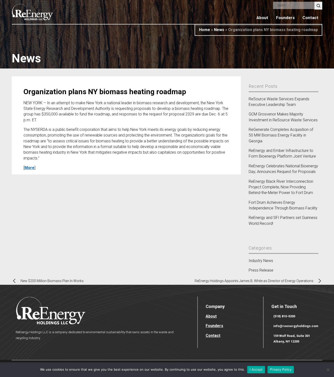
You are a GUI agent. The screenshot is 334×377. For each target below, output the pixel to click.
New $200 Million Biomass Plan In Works (52, 281)
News (219, 29)
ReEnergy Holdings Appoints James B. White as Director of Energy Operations (254, 281)
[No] (327, 369)
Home (204, 29)
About (262, 17)
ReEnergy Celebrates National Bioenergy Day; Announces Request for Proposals (283, 169)
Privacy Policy (280, 369)
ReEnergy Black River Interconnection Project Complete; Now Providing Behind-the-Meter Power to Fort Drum (281, 187)
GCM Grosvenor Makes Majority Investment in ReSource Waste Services (283, 117)
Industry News (261, 260)
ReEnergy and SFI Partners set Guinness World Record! (283, 220)
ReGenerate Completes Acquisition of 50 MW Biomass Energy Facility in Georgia (281, 135)
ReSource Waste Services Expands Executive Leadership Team (279, 102)
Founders (285, 17)
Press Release (261, 270)
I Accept (256, 369)
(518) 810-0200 (284, 316)
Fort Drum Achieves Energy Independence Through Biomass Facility (283, 205)
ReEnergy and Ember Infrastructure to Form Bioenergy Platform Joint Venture (282, 153)
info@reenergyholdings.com (295, 326)
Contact (310, 17)
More (29, 167)
